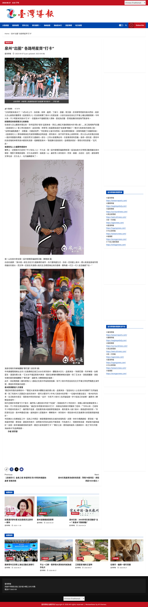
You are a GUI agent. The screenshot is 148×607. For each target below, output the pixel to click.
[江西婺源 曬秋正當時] (91, 550)
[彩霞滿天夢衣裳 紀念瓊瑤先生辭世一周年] (20, 506)
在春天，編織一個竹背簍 (120, 564)
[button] (126, 25)
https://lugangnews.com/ (116, 228)
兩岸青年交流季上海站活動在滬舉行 (19, 564)
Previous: (25, 477)
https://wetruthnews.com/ (116, 217)
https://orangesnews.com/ (116, 239)
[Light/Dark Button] (121, 25)
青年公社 (25, 25)
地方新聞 (78, 25)
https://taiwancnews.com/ (116, 233)
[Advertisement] (52, 449)
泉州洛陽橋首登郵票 (45, 519)
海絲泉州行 (58, 25)
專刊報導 (35, 25)
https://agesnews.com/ (115, 222)
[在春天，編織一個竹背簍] (126, 550)
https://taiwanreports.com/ (116, 200)
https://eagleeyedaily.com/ (116, 206)
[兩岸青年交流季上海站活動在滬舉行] (21, 550)
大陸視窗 (5, 25)
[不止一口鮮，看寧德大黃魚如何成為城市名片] (56, 550)
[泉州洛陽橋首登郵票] (52, 506)
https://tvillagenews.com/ (116, 244)
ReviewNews (90, 604)
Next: (78, 477)
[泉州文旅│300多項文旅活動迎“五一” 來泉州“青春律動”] (84, 506)
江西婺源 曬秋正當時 (83, 564)
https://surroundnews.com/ (116, 211)
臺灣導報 (8, 53)
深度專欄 (68, 25)
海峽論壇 (47, 25)
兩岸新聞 (15, 25)
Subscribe (140, 25)
